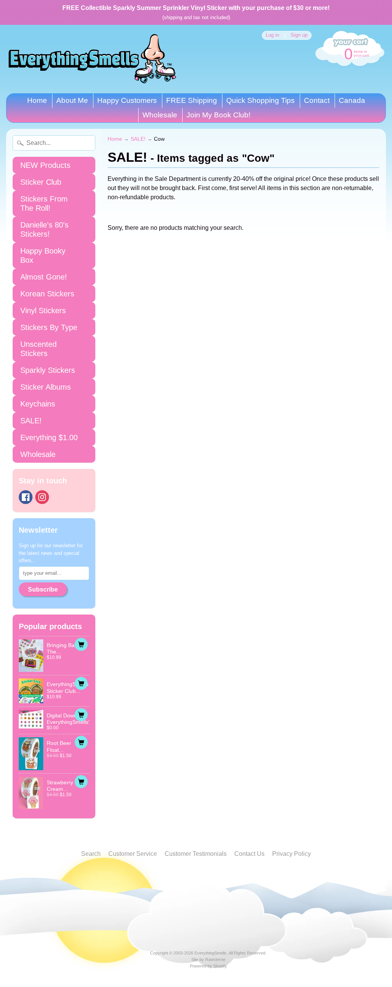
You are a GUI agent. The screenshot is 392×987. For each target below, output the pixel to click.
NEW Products (45, 165)
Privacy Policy (291, 853)
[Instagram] (42, 497)
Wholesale (159, 115)
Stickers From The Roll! (44, 203)
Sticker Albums (45, 387)
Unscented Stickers (38, 349)
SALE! (31, 420)
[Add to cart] (81, 644)
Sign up (299, 35)
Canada (352, 100)
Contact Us (249, 853)
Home (37, 100)
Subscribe (43, 589)
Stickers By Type (48, 327)
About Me (72, 100)
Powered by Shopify (208, 966)
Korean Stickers (47, 293)
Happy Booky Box (42, 255)
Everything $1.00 (49, 437)
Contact (317, 100)
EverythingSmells (210, 953)
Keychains (37, 404)
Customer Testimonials (196, 853)
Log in (272, 35)
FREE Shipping (191, 100)
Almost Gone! (43, 277)
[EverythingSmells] (92, 59)
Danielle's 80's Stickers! (44, 229)
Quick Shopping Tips (260, 100)
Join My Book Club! (218, 115)
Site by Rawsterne (208, 959)
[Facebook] (26, 497)
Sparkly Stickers (47, 370)
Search (91, 853)
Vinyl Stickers (43, 310)
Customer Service (132, 853)
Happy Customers (127, 100)
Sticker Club (40, 182)
